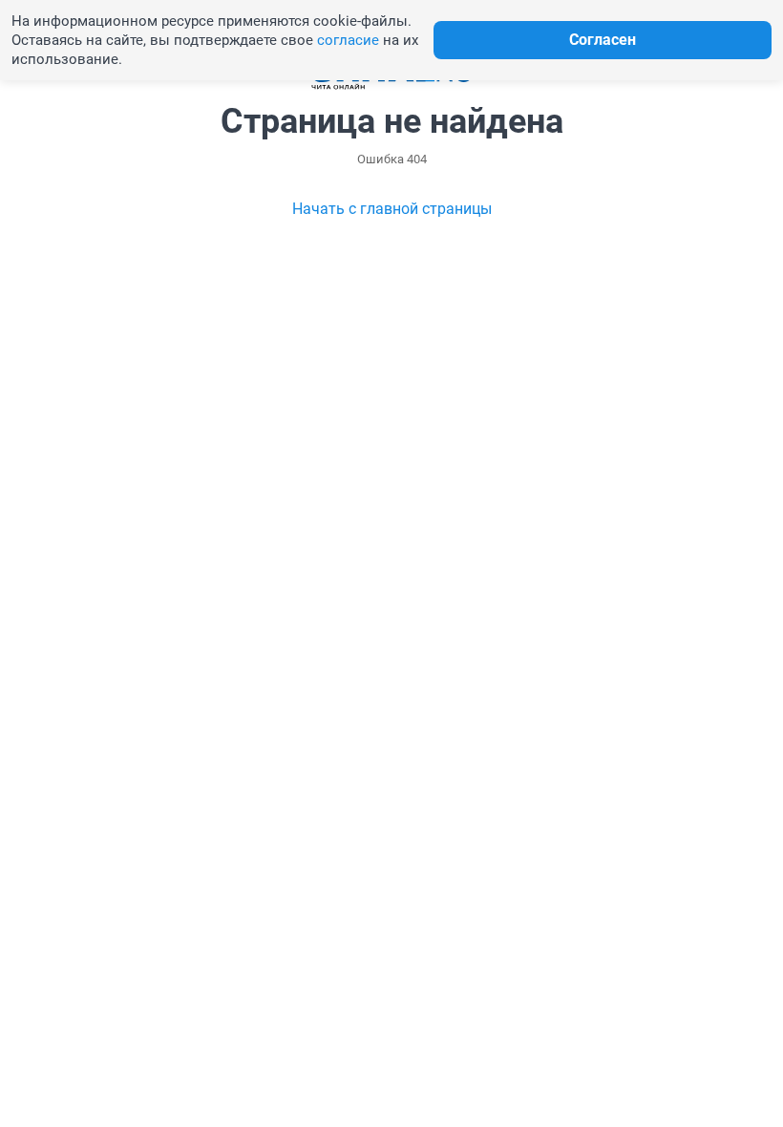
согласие (348, 40)
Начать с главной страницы (392, 209)
